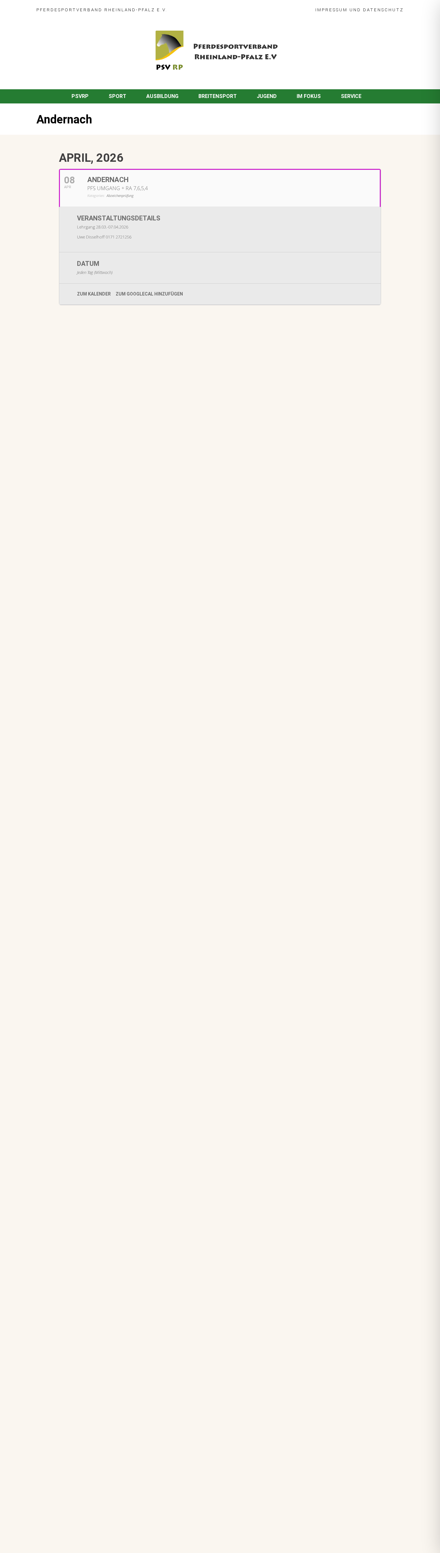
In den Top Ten (86, 702)
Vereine (154, 546)
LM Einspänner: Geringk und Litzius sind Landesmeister (133, 431)
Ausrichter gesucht (91, 497)
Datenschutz (383, 9)
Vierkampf (136, 513)
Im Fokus (309, 96)
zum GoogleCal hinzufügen (149, 293)
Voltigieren (112, 473)
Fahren (76, 440)
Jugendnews (101, 678)
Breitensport (217, 96)
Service (351, 96)
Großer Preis (122, 506)
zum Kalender (94, 293)
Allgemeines (82, 546)
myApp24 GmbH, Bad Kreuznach (105, 1530)
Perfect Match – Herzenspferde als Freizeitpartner (129, 537)
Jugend (267, 96)
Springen (110, 408)
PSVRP (80, 96)
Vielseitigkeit (107, 513)
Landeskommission (160, 506)
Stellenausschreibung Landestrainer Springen (123, 603)
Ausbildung (162, 96)
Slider (75, 408)
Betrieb (107, 645)
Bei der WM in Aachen (94, 464)
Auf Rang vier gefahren (95, 669)
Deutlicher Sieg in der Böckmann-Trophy (116, 570)
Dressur (77, 506)
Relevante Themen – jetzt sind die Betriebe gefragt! (130, 636)
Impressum (331, 9)
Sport (117, 96)
